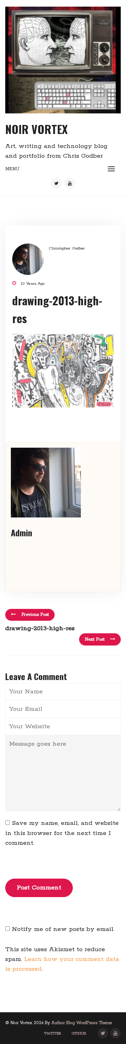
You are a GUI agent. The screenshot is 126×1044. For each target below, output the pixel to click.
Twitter (52, 1033)
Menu (12, 169)
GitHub (79, 1033)
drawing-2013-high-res (40, 628)
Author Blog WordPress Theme (81, 1023)
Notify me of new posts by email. (63, 929)
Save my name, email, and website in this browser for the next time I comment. (62, 833)
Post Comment (39, 888)
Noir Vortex (36, 129)
